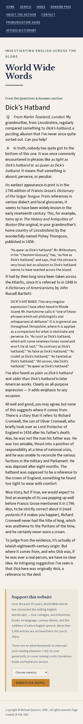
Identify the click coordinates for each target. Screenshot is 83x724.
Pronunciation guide (23, 22)
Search (25, 7)
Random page (61, 7)
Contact (48, 15)
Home (10, 7)
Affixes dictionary (21, 30)
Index (41, 7)
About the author (21, 15)
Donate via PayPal (30, 683)
